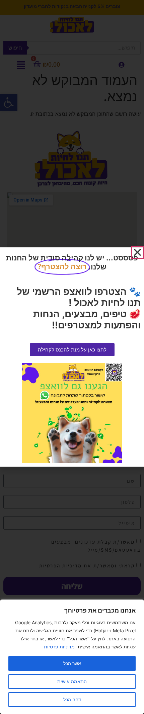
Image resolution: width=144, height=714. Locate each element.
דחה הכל (72, 699)
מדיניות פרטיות (59, 646)
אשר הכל (72, 663)
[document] (72, 357)
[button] (137, 252)
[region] (72, 657)
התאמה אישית (72, 681)
